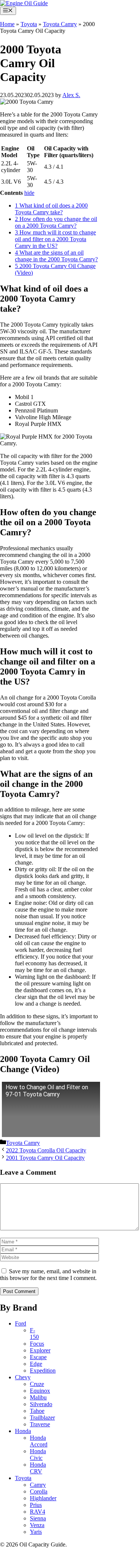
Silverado (41, 1404)
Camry (38, 1485)
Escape (38, 1357)
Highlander (43, 1498)
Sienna (38, 1518)
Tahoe (37, 1411)
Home (7, 24)
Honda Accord (38, 1441)
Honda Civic (38, 1454)
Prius (36, 1505)
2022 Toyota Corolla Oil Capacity (46, 1150)
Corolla (38, 1491)
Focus (37, 1343)
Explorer (40, 1350)
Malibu (38, 1397)
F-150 (34, 1333)
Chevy (23, 1377)
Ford (20, 1323)
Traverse (40, 1424)
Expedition (43, 1370)
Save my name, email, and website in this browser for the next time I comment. (48, 1274)
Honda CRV (38, 1467)
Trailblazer (42, 1417)
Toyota (29, 24)
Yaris (36, 1532)
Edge (36, 1364)
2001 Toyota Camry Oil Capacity (45, 1158)
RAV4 (37, 1511)
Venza (37, 1525)
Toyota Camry (60, 24)
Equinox (40, 1390)
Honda (23, 1431)
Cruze (37, 1384)
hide (29, 193)
